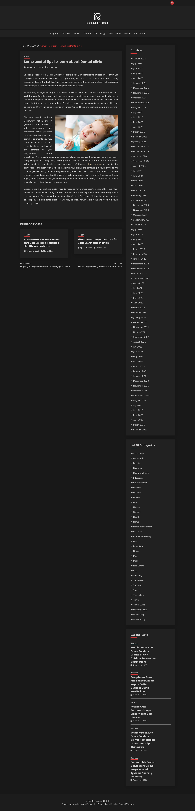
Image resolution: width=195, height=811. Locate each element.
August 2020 (139, 400)
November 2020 (141, 385)
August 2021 (139, 341)
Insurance (137, 531)
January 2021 (139, 376)
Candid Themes (126, 804)
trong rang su (94, 164)
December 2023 (141, 205)
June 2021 (138, 351)
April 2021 (138, 361)
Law (135, 541)
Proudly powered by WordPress (76, 804)
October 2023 (140, 214)
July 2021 (137, 346)
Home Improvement (142, 526)
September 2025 (141, 102)
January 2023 (139, 258)
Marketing (138, 546)
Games (127, 33)
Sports (136, 590)
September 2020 (141, 395)
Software (137, 585)
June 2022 (138, 293)
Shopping (54, 33)
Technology (99, 33)
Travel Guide (139, 604)
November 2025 (141, 92)
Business (66, 33)
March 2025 (139, 131)
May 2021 (138, 356)
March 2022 (139, 307)
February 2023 (140, 254)
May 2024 (138, 180)
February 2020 (140, 429)
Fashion (137, 487)
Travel (136, 599)
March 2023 (139, 249)
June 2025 (138, 117)
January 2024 (139, 200)
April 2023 (138, 244)
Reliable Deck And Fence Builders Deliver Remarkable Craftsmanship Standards (143, 740)
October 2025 (140, 97)
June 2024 (138, 175)
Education (138, 477)
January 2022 (139, 317)
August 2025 (139, 107)
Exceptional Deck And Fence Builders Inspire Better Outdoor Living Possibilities (142, 684)
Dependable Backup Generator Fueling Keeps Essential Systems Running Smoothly (143, 769)
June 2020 (138, 410)
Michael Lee (52, 67)
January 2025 (139, 141)
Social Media (115, 33)
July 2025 (137, 112)
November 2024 (141, 151)
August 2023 (139, 224)
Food (135, 502)
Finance (87, 33)
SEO (135, 570)
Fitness (136, 497)
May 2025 (138, 122)
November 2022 (141, 268)
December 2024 (141, 146)
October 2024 (140, 156)
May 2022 (138, 298)
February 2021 (140, 371)
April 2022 (138, 302)
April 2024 (138, 185)
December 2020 (141, 380)
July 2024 (137, 171)
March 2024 (139, 190)
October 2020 (140, 390)
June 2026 (138, 68)
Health (77, 33)
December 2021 (141, 322)
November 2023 (141, 210)
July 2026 (137, 63)
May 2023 (138, 239)
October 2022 (140, 273)
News (136, 551)
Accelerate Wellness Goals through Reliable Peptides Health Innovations (42, 243)
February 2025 (140, 136)
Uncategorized (140, 609)
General (136, 512)
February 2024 (140, 195)
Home (136, 521)
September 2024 (141, 161)
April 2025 (138, 127)
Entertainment (140, 482)
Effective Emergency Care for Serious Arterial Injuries (98, 241)
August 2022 (139, 283)
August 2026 (139, 58)
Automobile (138, 458)
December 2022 (141, 263)
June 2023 (138, 234)
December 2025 (141, 88)
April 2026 (138, 78)
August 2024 (139, 166)
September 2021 (141, 337)
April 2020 (138, 420)
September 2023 (141, 219)
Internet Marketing (142, 536)
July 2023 (137, 229)
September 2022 (141, 278)
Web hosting (139, 619)
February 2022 (140, 312)
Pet (135, 556)
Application (138, 453)
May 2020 (138, 415)
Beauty (136, 463)
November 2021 (141, 327)
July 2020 (137, 405)
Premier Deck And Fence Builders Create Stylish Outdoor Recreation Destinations (143, 654)
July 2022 (137, 288)
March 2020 (139, 424)
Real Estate (139, 33)
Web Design (139, 614)
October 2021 (140, 332)
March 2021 (139, 366)
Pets (135, 560)
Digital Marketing (141, 473)
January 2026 (139, 83)
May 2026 (138, 73)
